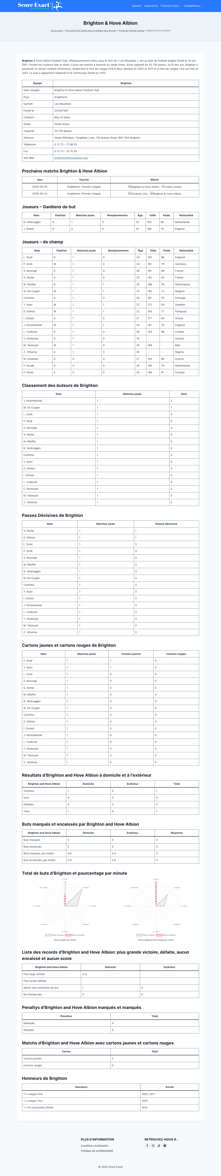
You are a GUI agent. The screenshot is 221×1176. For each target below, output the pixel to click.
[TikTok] (158, 1145)
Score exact (57, 30)
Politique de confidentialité (97, 1150)
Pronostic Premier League (131, 30)
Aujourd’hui (151, 5)
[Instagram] (153, 1145)
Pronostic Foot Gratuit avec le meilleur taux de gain (90, 30)
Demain (136, 5)
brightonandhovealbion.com (71, 157)
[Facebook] (147, 1145)
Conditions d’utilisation (94, 1145)
